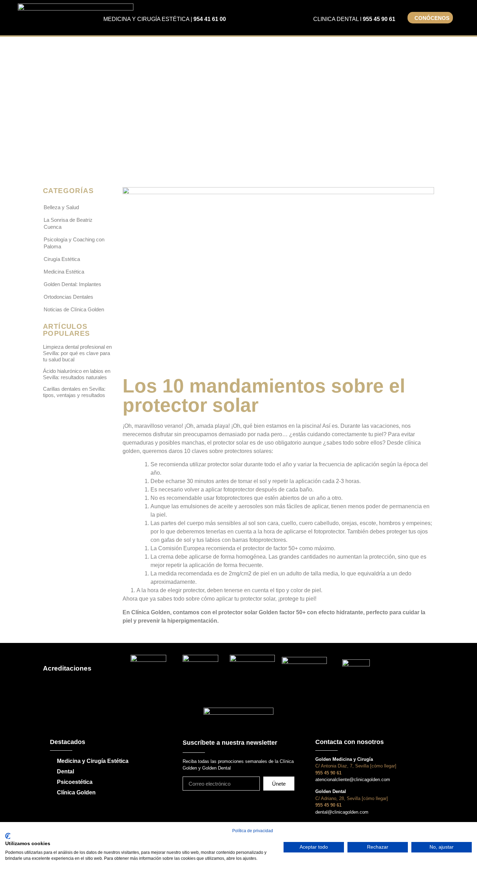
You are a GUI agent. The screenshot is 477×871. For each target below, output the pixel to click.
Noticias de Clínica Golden (74, 309)
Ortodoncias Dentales (68, 297)
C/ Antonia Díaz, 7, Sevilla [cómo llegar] (355, 766)
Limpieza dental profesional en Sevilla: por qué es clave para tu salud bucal (77, 353)
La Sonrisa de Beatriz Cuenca (68, 223)
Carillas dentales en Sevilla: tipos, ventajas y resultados (74, 392)
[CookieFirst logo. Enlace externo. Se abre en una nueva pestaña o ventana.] (7, 836)
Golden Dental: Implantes (72, 284)
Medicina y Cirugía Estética (93, 761)
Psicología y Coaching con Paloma (74, 242)
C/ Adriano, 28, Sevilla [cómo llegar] (351, 798)
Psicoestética (75, 782)
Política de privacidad (252, 830)
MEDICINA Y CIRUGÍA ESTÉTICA (146, 19)
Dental (65, 771)
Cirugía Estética (62, 259)
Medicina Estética (64, 272)
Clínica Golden (76, 792)
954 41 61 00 (209, 19)
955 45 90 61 (379, 19)
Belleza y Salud (61, 207)
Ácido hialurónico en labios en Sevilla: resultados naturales (76, 374)
